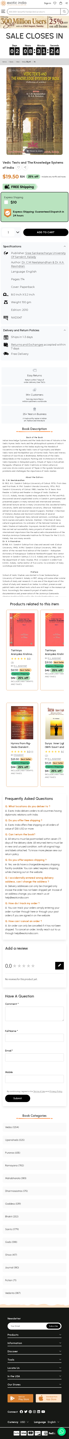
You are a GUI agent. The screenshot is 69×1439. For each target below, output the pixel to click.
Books (11, 62)
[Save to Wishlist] (19, 167)
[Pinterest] (30, 1411)
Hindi (17, 62)
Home (5, 62)
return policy (12, 854)
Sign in (47, 3)
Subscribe (53, 1326)
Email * (9, 1050)
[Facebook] (21, 1411)
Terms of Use (39, 1091)
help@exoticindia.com (17, 897)
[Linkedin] (38, 1411)
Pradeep (19, 755)
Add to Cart (46, 232)
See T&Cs (41, 382)
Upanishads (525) (15, 1139)
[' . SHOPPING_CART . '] (61, 3)
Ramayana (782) (14, 1165)
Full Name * (11, 1031)
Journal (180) (12, 1267)
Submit (17, 1098)
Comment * (12, 1003)
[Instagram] (34, 1411)
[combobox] (33, 11)
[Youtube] (43, 1411)
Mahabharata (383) (15, 1178)
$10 (14, 202)
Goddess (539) (13, 1203)
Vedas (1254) (12, 1127)
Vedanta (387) (13, 1293)
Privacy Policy (56, 1091)
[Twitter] (25, 1411)
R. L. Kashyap (20, 666)
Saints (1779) (12, 1229)
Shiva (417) (11, 1254)
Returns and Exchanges (27, 344)
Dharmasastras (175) (16, 1190)
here (32, 911)
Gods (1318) (11, 1241)
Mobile (9, 1072)
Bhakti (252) (11, 1216)
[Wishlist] (55, 3)
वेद (34, 62)
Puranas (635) (12, 1152)
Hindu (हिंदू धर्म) (26, 62)
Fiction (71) (10, 1280)
